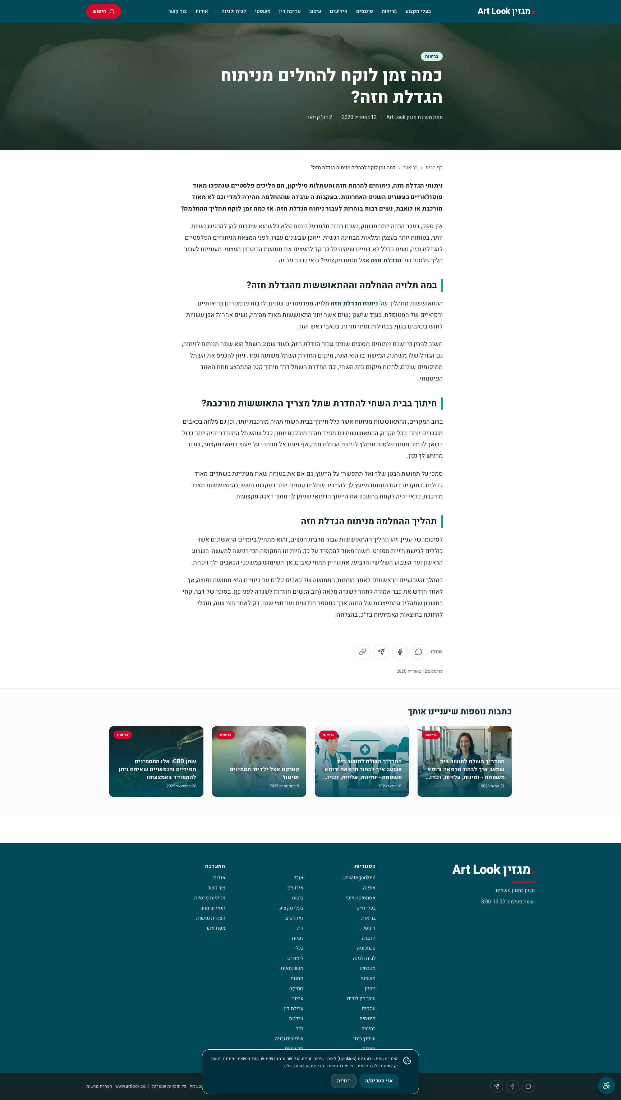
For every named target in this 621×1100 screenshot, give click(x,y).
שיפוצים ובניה (289, 1039)
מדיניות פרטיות (209, 898)
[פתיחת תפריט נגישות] (606, 1085)
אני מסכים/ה (379, 1081)
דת (300, 928)
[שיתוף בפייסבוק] (400, 652)
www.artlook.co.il (132, 1086)
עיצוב (315, 11)
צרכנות (296, 1018)
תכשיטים (294, 1049)
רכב (299, 1028)
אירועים (339, 11)
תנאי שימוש (213, 908)
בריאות (389, 11)
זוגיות (297, 938)
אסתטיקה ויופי (360, 898)
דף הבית (434, 167)
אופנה (369, 888)
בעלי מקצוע (418, 11)
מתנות (296, 978)
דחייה (343, 1081)
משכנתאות (292, 968)
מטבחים (368, 968)
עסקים (369, 1008)
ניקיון (370, 988)
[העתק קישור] (363, 652)
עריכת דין (290, 11)
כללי (298, 948)
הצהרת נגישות (210, 918)
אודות (202, 11)
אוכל (298, 878)
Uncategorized (359, 878)
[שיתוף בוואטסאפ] (419, 652)
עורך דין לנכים (361, 998)
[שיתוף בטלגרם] (381, 652)
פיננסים (364, 11)
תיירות (369, 1049)
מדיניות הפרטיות (309, 1066)
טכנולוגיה (366, 948)
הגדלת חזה (386, 260)
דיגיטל (369, 928)
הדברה (369, 938)
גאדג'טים (294, 918)
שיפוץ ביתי (364, 1039)
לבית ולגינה (233, 11)
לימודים (295, 958)
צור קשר (177, 11)
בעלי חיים (366, 908)
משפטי (263, 11)
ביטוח (297, 898)
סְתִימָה (296, 988)
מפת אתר (215, 928)
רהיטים (369, 1028)
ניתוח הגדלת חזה (354, 303)
